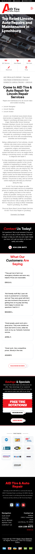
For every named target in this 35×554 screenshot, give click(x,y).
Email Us (30, 529)
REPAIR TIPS (6, 522)
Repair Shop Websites (24, 539)
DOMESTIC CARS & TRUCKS (14, 82)
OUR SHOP (6, 516)
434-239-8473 (14, 490)
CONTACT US (7, 525)
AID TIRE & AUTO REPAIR (12, 77)
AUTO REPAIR (7, 520)
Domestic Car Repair (17, 214)
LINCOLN (29, 82)
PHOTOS (5, 518)
